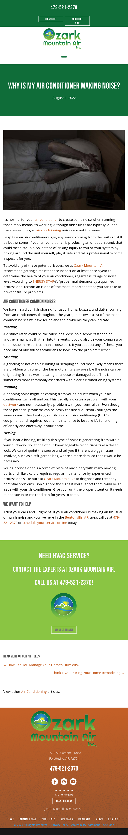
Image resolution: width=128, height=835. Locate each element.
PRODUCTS (49, 819)
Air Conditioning (34, 691)
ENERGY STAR (43, 281)
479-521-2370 (63, 7)
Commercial (28, 819)
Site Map (108, 825)
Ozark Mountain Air (89, 265)
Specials (67, 819)
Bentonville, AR (76, 517)
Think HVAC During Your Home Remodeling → (88, 672)
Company (84, 819)
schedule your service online (44, 522)
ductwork (10, 404)
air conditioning (48, 230)
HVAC (11, 819)
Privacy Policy (59, 825)
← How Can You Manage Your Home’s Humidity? (41, 665)
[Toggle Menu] (64, 56)
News (99, 819)
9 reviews (67, 795)
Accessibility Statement (85, 825)
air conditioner (46, 219)
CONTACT (114, 819)
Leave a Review (64, 801)
